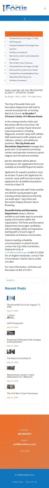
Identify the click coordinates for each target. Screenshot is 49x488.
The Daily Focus (35, 96)
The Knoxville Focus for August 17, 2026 (23, 38)
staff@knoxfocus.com (24, 444)
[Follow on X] (27, 455)
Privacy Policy (17, 482)
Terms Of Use (31, 482)
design (10, 96)
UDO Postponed (15, 42)
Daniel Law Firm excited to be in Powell (23, 70)
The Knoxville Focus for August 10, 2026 (23, 66)
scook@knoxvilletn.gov (16, 252)
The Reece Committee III (18, 52)
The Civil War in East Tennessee (21, 63)
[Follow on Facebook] (22, 455)
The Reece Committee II (18, 80)
